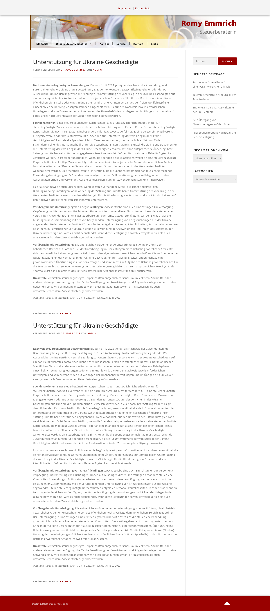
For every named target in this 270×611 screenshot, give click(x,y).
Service (121, 43)
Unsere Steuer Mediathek (71, 43)
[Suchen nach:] (205, 61)
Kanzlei (104, 43)
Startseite (42, 43)
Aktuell (66, 313)
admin (97, 69)
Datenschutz (142, 8)
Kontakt (138, 43)
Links (154, 43)
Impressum (125, 8)
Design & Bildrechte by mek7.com (50, 603)
